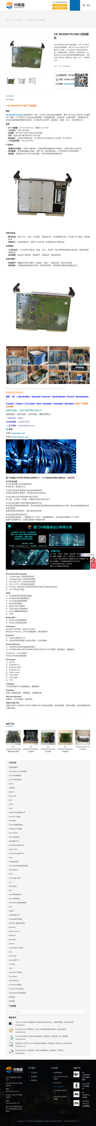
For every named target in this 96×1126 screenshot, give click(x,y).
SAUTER (11, 944)
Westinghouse (82, 396)
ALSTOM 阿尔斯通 (15, 780)
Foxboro (19, 403)
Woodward (69, 403)
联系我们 (34, 1080)
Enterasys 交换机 (14, 816)
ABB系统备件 (13, 767)
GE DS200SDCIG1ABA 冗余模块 (48, 749)
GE (13, 396)
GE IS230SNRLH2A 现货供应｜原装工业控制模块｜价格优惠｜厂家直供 (39, 1050)
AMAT (11, 784)
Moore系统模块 (14, 898)
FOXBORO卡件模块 (15, 829)
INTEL (11, 857)
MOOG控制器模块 (15, 894)
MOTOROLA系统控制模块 (17, 903)
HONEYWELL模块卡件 (16, 845)
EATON (11, 804)
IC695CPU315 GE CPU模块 (82, 748)
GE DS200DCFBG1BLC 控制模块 (65, 749)
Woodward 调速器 (15, 985)
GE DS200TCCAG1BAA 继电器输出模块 (13, 749)
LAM (10, 882)
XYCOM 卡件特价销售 (16, 989)
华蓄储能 (12, 1001)
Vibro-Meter (13, 976)
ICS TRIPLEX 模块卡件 (16, 853)
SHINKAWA (13, 956)
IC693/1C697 (13, 849)
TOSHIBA (12, 964)
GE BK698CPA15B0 (14, 115)
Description (10, 99)
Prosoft (70, 396)
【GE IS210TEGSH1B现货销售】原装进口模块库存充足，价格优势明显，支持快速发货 (44, 1022)
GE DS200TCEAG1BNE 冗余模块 (31, 749)
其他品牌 (12, 997)
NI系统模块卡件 (14, 915)
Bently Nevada (59, 396)
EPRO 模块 (12, 821)
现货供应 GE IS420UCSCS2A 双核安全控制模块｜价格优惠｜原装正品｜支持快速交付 (43, 1043)
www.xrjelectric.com (20, 437)
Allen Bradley (23, 396)
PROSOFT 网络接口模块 (17, 923)
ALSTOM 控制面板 (15, 775)
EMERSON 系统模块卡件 (17, 812)
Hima (39, 403)
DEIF (10, 800)
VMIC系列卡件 (14, 981)
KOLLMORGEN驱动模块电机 (18, 866)
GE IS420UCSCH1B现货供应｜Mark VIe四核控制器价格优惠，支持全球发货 (40, 1029)
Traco (11, 968)
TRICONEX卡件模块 (15, 972)
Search (85, 1011)
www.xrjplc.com (18, 433)
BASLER (11, 792)
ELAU (10, 808)
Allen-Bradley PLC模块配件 (18, 771)
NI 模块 (11, 911)
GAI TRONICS (13, 833)
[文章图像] (11, 1023)
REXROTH (12, 935)
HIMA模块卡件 (14, 841)
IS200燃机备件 (14, 862)
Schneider (47, 403)
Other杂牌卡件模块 (15, 919)
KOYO (11, 874)
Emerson (46, 396)
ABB (7, 396)
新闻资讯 (34, 1076)
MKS (10, 890)
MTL (10, 907)
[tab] (10, 98)
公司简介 (34, 1073)
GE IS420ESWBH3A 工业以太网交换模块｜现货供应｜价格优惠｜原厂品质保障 (41, 1036)
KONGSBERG (13, 870)
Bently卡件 (12, 796)
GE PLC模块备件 (65, 66)
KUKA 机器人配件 (15, 878)
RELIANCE (12, 927)
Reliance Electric (14, 931)
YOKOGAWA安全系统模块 (17, 993)
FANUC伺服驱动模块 (16, 825)
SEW (10, 952)
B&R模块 (12, 788)
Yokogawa (58, 403)
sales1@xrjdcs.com (72, 84)
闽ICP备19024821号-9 (71, 1121)
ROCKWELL (13, 939)
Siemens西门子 (14, 960)
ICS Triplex (30, 403)
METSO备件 (13, 886)
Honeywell (36, 396)
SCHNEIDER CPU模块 (16, 948)
